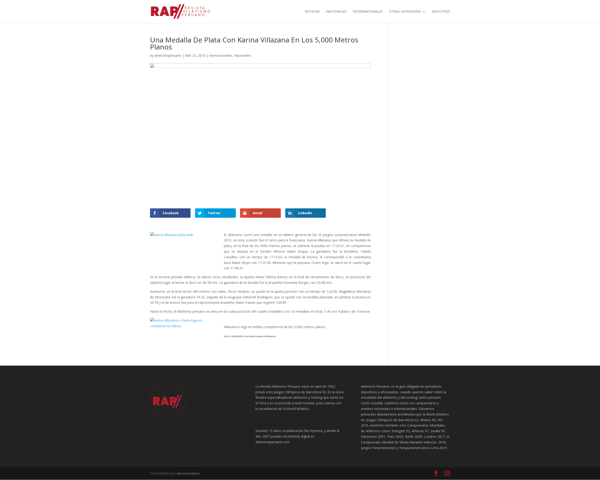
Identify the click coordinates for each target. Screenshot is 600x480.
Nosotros (441, 12)
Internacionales (368, 12)
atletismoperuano (167, 55)
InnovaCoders (188, 473)
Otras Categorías (405, 12)
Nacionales (336, 12)
